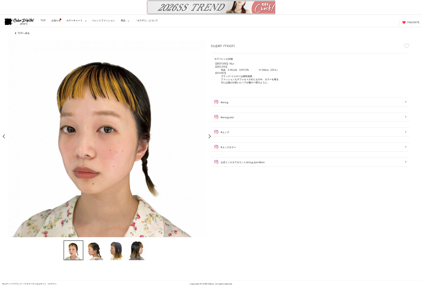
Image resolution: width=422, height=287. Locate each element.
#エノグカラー (228, 147)
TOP (43, 20)
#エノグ (224, 132)
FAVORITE (413, 22)
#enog (224, 102)
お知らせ (56, 20)
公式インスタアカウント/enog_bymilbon (242, 162)
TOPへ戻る (23, 33)
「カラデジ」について (146, 20)
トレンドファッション (103, 20)
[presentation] (3, 136)
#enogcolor (227, 117)
